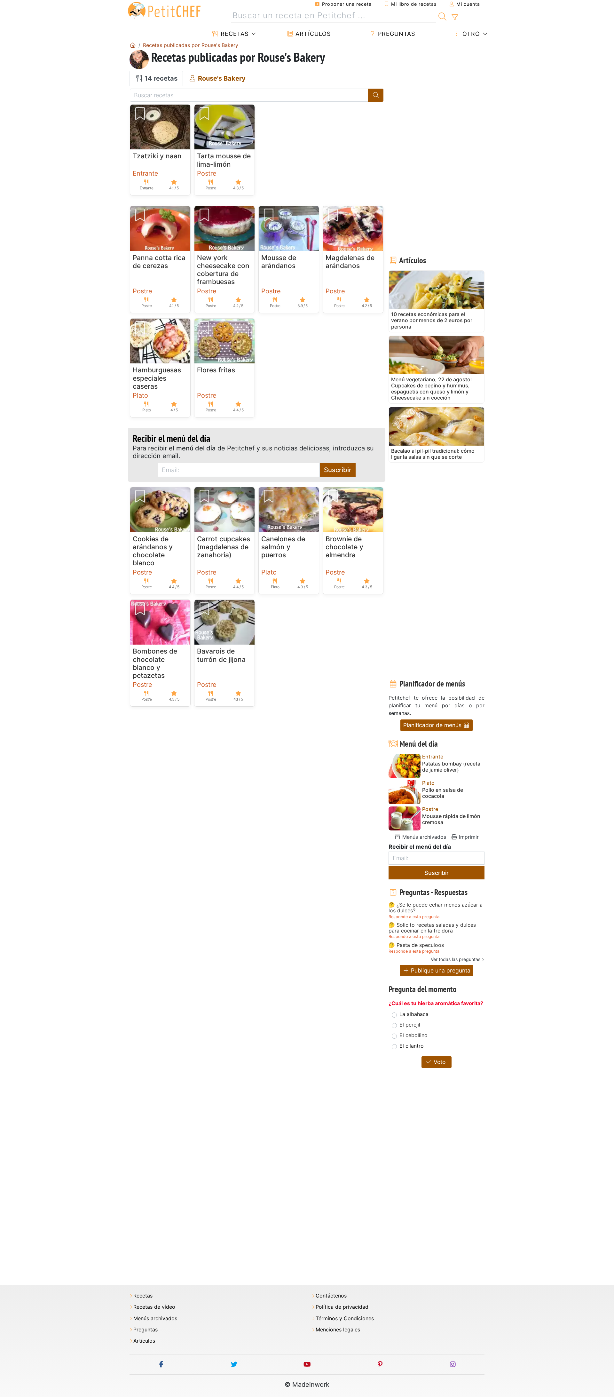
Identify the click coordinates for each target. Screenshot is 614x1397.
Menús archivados (423, 837)
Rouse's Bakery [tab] (221, 78)
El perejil (409, 1024)
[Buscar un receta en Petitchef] (442, 15)
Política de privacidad (342, 1307)
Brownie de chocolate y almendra (344, 547)
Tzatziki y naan (157, 156)
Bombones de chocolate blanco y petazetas (155, 663)
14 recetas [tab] (160, 78)
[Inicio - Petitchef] (133, 45)
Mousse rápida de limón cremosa (451, 819)
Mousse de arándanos (278, 262)
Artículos (312, 33)
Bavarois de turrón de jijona (221, 655)
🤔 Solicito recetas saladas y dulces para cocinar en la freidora (432, 927)
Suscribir (337, 470)
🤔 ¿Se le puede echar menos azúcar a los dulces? (436, 907)
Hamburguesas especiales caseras (157, 378)
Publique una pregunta (439, 970)
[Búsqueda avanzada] (454, 17)
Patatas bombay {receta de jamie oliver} (451, 767)
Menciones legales (338, 1330)
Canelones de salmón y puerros (283, 547)
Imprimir (468, 837)
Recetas (233, 33)
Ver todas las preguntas (455, 959)
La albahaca (414, 1014)
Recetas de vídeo (154, 1307)
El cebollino (413, 1035)
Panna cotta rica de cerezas (159, 262)
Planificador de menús (433, 725)
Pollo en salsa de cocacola (442, 793)
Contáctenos (331, 1296)
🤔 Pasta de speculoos (416, 945)
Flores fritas (216, 370)
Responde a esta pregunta (414, 916)
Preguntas (395, 33)
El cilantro (411, 1046)
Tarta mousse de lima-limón (224, 160)
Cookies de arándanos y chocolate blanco (153, 551)
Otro (470, 33)
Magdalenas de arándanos (350, 262)
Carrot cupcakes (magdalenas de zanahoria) (223, 547)
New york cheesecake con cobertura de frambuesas (223, 270)
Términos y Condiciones (345, 1318)
